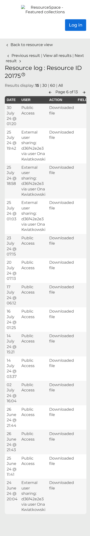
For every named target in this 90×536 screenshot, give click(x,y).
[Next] (84, 92)
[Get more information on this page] (23, 74)
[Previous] (50, 92)
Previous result (26, 55)
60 (52, 85)
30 (44, 85)
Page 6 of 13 (67, 92)
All (60, 85)
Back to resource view (31, 44)
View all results (57, 55)
